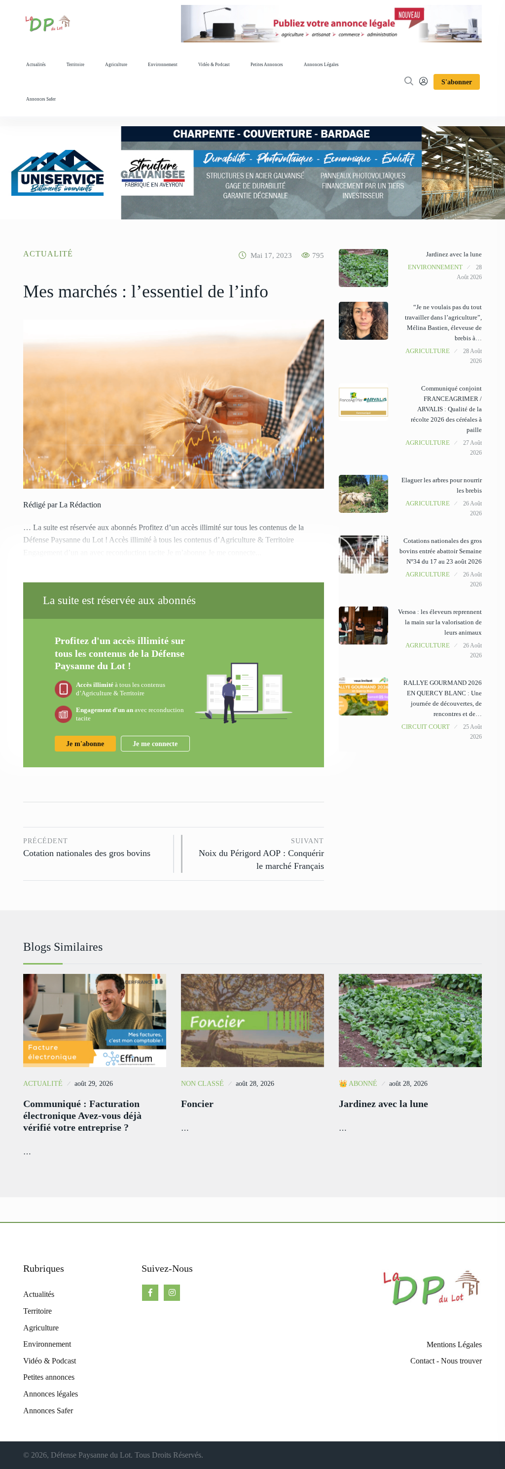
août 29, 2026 (93, 1083)
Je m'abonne (85, 744)
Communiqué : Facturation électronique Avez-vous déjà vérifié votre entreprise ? (82, 1115)
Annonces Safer (41, 99)
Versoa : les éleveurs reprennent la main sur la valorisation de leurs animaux (440, 622)
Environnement (163, 64)
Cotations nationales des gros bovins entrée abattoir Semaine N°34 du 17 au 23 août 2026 (440, 551)
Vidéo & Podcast (214, 64)
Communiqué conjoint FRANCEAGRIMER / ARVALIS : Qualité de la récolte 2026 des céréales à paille (446, 409)
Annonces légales (321, 64)
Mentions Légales (454, 1344)
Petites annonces (267, 64)
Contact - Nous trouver (446, 1361)
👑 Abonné (358, 1083)
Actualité (48, 254)
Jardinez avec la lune (454, 254)
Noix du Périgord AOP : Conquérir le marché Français (261, 854)
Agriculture (116, 64)
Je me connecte (155, 744)
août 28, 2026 (255, 1083)
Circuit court (425, 726)
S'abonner (456, 82)
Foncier (197, 1103)
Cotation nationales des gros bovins (86, 848)
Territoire (75, 64)
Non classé (202, 1083)
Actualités (36, 64)
